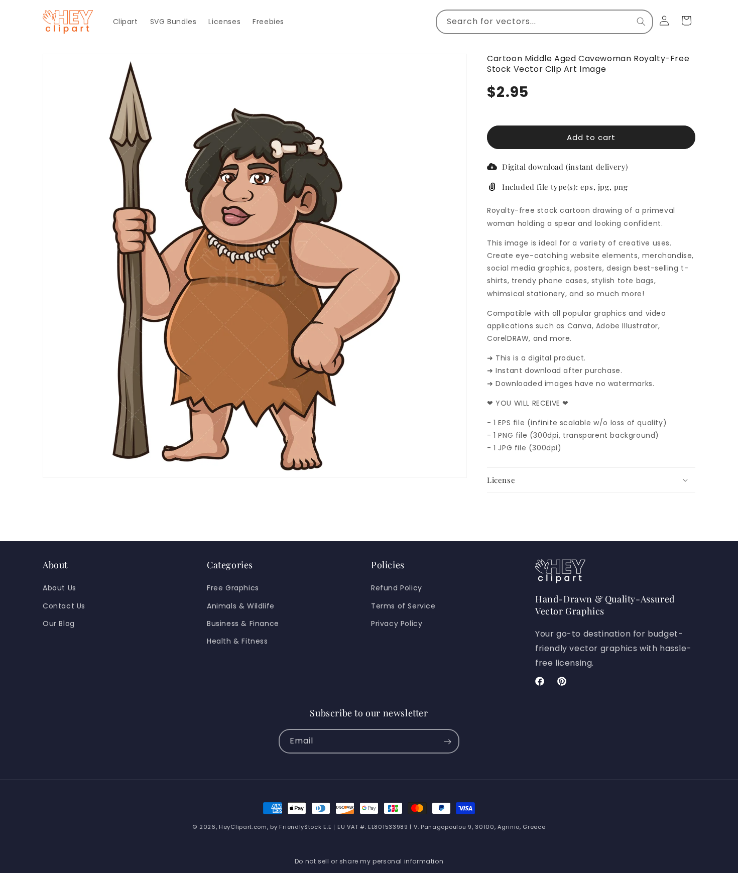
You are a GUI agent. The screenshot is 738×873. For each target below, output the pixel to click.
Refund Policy (396, 588)
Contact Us (64, 605)
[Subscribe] (447, 741)
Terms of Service (403, 605)
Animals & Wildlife (241, 605)
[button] (591, 479)
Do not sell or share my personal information (369, 861)
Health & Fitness (237, 641)
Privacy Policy (396, 623)
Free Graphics (233, 588)
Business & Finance (243, 623)
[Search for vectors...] (641, 22)
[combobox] (544, 22)
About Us (59, 588)
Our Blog (59, 623)
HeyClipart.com (243, 827)
